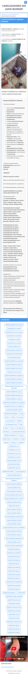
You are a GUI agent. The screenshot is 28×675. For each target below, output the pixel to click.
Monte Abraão (7, 439)
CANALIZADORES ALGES (14, 542)
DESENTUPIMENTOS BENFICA (14, 395)
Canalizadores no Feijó (14, 339)
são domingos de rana (11, 424)
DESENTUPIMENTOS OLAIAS (14, 391)
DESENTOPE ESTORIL (14, 464)
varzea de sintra (10, 420)
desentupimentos (20, 471)
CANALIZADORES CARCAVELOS (14, 516)
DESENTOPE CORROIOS (14, 567)
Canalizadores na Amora (14, 453)
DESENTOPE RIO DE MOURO (14, 582)
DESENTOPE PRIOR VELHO (14, 607)
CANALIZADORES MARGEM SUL (14, 538)
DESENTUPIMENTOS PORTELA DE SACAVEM (14, 387)
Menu (25, 2)
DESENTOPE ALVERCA (14, 632)
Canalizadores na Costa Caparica (14, 332)
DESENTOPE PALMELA (14, 560)
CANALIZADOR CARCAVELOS (14, 353)
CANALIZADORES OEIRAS (14, 513)
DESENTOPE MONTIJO (11, 435)
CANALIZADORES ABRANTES (14, 350)
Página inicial (4, 14)
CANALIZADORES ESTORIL (14, 509)
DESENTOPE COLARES (14, 574)
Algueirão (19, 420)
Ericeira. (7, 417)
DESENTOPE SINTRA (14, 505)
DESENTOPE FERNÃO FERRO (14, 410)
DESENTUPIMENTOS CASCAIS (14, 368)
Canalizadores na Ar (14, 446)
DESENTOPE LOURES (14, 603)
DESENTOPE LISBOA (8, 471)
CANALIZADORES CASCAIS (14, 520)
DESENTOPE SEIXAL (14, 563)
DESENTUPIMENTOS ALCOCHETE (14, 361)
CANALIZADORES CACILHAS (14, 491)
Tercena (21, 435)
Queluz (23, 439)
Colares (6, 428)
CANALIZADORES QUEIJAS (14, 502)
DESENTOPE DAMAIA (14, 589)
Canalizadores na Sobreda (14, 328)
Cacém (21, 413)
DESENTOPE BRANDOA (9, 592)
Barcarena (20, 417)
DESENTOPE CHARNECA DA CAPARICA (14, 402)
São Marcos (6, 431)
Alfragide (21, 442)
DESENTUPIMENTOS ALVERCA (14, 379)
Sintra (12, 428)
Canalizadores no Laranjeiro (14, 335)
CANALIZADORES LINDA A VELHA (14, 498)
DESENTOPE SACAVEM (14, 611)
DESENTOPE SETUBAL (14, 556)
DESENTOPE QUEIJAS (14, 629)
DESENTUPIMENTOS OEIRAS (14, 364)
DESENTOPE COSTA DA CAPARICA (14, 406)
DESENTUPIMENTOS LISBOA (14, 399)
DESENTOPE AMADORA (14, 585)
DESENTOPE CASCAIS (14, 468)
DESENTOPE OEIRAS (14, 625)
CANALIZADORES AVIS (14, 346)
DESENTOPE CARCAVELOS (14, 621)
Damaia (6, 442)
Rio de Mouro (20, 428)
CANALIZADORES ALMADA (14, 534)
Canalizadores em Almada (14, 343)
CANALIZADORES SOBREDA (14, 484)
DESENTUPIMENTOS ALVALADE (14, 325)
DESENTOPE (21, 592)
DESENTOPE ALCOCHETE (14, 553)
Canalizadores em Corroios (14, 372)
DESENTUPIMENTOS (13, 14)
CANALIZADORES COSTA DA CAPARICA (14, 527)
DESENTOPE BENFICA (14, 549)
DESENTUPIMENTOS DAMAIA (14, 382)
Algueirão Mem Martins (18, 431)
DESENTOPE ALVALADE (14, 600)
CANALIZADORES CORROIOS (14, 531)
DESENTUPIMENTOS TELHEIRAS (14, 375)
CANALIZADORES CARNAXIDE (14, 545)
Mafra (13, 417)
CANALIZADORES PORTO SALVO (14, 495)
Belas (21, 424)
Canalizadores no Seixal (14, 457)
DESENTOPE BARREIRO (11, 413)
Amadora (13, 442)
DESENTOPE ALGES (14, 618)
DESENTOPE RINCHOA (14, 578)
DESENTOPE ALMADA (14, 571)
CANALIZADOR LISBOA (14, 357)
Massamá (15, 439)
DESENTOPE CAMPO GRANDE (14, 596)
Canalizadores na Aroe (14, 449)
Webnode (18, 673)
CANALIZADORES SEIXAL (14, 475)
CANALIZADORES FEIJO (14, 487)
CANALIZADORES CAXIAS (14, 460)
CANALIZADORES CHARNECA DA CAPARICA (14, 479)
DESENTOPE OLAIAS (14, 614)
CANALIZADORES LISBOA (14, 524)
